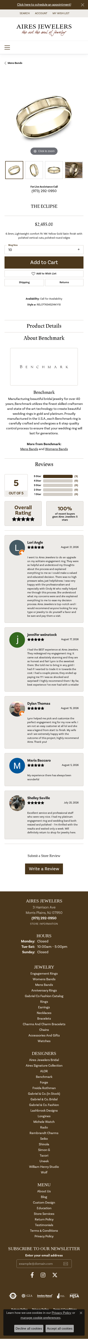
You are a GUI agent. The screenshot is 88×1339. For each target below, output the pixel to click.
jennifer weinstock (42, 634)
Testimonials (44, 1225)
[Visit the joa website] (61, 1295)
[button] (24, 13)
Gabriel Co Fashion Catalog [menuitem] (44, 996)
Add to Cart (44, 262)
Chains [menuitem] (44, 1030)
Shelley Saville (38, 798)
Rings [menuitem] (44, 1002)
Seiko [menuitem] (44, 1139)
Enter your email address (44, 1255)
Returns (64, 282)
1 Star (37, 494)
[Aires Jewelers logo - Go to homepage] (44, 29)
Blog (44, 1197)
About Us (44, 1191)
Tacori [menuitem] (44, 1155)
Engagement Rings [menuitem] (44, 973)
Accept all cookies (59, 1328)
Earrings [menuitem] (44, 1007)
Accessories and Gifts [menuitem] (44, 1035)
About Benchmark (44, 338)
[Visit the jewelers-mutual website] (45, 1295)
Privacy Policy (44, 1236)
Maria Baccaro (39, 760)
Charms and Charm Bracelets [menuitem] (44, 1024)
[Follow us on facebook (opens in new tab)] (32, 1275)
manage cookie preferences (40, 1317)
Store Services (44, 1214)
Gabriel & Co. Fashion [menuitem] (44, 1105)
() (76, 476)
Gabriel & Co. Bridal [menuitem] (44, 1099)
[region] (44, 117)
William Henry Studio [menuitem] (44, 1167)
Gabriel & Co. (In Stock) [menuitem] (44, 1094)
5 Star (37, 476)
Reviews (44, 464)
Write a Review (44, 869)
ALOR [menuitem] (44, 1071)
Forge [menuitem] (44, 1082)
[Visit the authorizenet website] (13, 1295)
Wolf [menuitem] (44, 1172)
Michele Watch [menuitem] (44, 1122)
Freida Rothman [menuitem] (44, 1088)
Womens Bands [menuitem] (44, 979)
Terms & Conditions (44, 1231)
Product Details (44, 326)
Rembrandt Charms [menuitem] (44, 1133)
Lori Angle (35, 542)
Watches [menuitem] (44, 1041)
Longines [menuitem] (44, 1116)
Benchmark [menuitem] (44, 1077)
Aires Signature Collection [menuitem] (44, 1065)
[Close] (82, 5)
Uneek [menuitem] (44, 1161)
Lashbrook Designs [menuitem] (44, 1110)
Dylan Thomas (38, 703)
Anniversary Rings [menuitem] (44, 990)
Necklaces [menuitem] (44, 1013)
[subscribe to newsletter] (66, 1264)
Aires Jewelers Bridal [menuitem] (44, 1060)
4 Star (37, 480)
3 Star (37, 485)
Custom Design (44, 1202)
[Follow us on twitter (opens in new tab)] (55, 1275)
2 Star (37, 489)
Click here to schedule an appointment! (44, 5)
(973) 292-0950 (44, 191)
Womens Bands (56, 449)
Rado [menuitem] (44, 1127)
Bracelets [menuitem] (44, 1018)
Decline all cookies (29, 1328)
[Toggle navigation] (7, 47)
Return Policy (44, 1219)
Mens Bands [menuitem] (44, 985)
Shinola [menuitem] (44, 1144)
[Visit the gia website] (27, 1295)
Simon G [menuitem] (44, 1150)
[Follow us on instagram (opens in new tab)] (43, 1275)
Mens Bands (15, 63)
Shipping (24, 282)
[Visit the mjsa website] (74, 1295)
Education (44, 1208)
